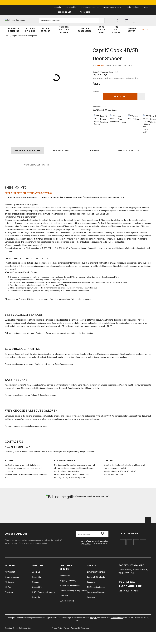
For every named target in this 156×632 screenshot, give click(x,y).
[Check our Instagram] (143, 542)
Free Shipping (113, 197)
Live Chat (26, 248)
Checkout (9, 592)
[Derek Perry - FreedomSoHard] (90, 509)
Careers (35, 582)
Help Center (65, 575)
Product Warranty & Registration (73, 591)
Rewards (36, 597)
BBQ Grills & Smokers (13, 29)
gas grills (93, 618)
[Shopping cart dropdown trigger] (148, 20)
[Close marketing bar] (153, 2)
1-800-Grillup (130, 586)
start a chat (121, 468)
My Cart (8, 587)
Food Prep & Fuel (101, 29)
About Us (38, 426)
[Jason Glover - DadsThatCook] (115, 509)
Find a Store (37, 577)
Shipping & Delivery (27, 299)
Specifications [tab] (61, 150)
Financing (91, 582)
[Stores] (122, 20)
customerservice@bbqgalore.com (74, 474)
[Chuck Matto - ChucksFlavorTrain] (65, 509)
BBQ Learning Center (96, 587)
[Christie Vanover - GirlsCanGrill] (16, 509)
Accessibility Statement (80, 628)
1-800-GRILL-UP (49, 248)
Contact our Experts (44, 333)
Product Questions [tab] (128, 150)
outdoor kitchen (117, 618)
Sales (145, 30)
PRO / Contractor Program (43, 592)
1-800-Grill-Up (72, 471)
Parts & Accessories (85, 29)
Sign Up (103, 534)
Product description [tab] (27, 150)
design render (71, 326)
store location (138, 248)
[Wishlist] (139, 20)
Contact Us (37, 587)
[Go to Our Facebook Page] (123, 542)
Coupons (91, 597)
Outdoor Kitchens (30, 29)
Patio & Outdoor (45, 29)
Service (91, 565)
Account (10, 565)
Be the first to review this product (105, 72)
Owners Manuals (67, 601)
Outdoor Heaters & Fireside (64, 29)
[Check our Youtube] (136, 542)
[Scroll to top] (148, 520)
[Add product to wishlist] (141, 96)
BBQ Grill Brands (116, 29)
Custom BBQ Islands (96, 577)
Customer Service (66, 567)
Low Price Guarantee (60, 364)
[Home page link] (19, 20)
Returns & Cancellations (41, 395)
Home (7, 36)
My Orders (9, 582)
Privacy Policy (57, 628)
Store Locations (19, 474)
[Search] (101, 20)
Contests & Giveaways (96, 592)
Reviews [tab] (94, 150)
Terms (66, 628)
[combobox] (71, 20)
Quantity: (96, 91)
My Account (10, 572)
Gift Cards (64, 596)
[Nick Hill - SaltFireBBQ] (41, 509)
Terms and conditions (94, 541)
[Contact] (130, 20)
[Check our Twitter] (129, 542)
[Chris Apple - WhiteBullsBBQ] (139, 509)
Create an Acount (12, 577)
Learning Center (131, 29)
